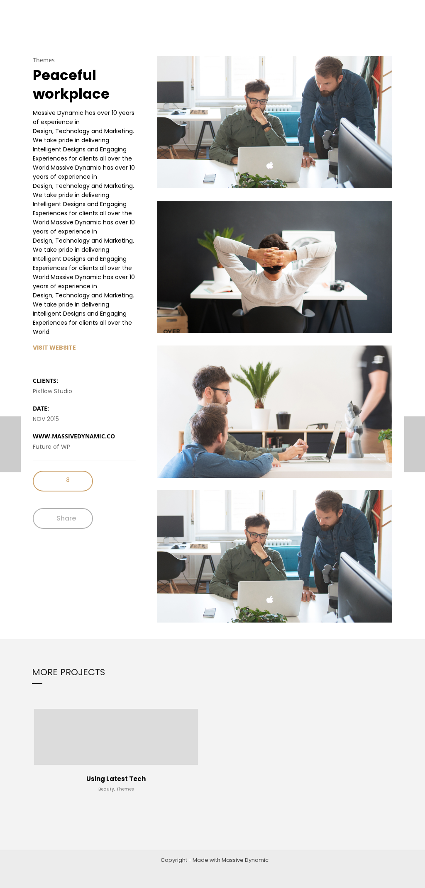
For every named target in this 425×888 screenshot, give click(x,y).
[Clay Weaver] (10, 444)
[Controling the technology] (414, 444)
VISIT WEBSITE (54, 347)
